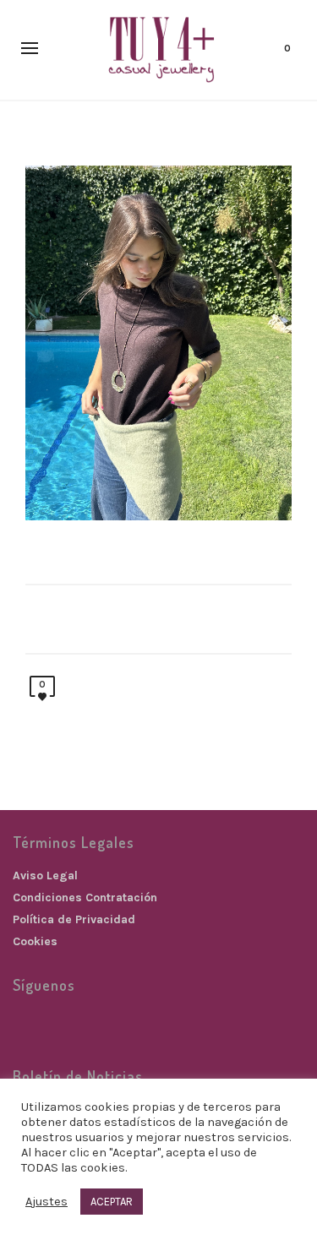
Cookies (35, 941)
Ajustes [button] (46, 1201)
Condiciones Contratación (85, 897)
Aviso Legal (45, 875)
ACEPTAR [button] (111, 1201)
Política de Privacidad (74, 919)
